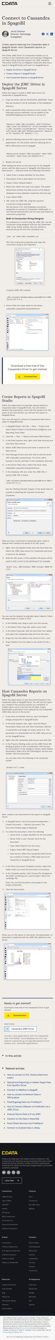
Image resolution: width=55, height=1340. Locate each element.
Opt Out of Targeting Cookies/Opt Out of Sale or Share (27, 1337)
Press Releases (34, 1247)
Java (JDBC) (6, 1201)
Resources (6, 1297)
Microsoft (32, 1297)
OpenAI (31, 1305)
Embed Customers (9, 1255)
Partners (32, 1263)
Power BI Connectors (10, 1225)
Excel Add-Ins (7, 1221)
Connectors (6, 1243)
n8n (30, 1301)
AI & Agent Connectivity (11, 1251)
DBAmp (31, 1209)
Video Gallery (7, 1309)
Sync (31, 1197)
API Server (6, 1213)
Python (4, 1209)
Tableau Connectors (9, 1228)
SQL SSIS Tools (34, 1205)
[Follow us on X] (47, 34)
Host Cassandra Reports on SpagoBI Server (25, 77)
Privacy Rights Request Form (13, 1332)
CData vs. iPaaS (8, 1259)
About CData (34, 1243)
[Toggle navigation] (49, 3)
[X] (9, 1172)
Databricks (33, 1289)
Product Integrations (10, 1247)
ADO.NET (5, 1205)
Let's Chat (9, 1180)
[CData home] (11, 3)
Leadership (33, 1259)
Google (31, 1293)
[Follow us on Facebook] (43, 34)
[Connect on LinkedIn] (51, 34)
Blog (3, 1293)
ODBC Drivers (7, 1197)
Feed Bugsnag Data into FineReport (24, 1102)
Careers (32, 1267)
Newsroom (33, 1251)
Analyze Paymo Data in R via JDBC (24, 1114)
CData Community (9, 1285)
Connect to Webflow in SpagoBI (22, 1090)
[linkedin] (4, 1172)
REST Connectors (8, 1217)
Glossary (5, 1305)
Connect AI (33, 1201)
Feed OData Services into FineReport (25, 1123)
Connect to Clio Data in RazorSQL (23, 1118)
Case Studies (7, 1289)
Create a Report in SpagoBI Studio (21, 73)
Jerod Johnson (18, 31)
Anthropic (32, 1285)
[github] (13, 1172)
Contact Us (33, 1271)
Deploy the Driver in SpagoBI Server (21, 69)
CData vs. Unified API (10, 1263)
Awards (32, 1255)
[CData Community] (18, 1172)
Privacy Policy (25, 1328)
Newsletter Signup (9, 1301)
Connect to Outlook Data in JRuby (23, 1127)
